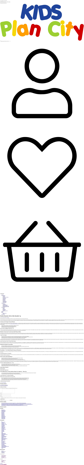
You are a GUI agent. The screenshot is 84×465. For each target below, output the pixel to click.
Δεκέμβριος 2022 (3, 417)
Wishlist (2, 461)
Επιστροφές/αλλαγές (4, 456)
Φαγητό (2, 311)
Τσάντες (4, 308)
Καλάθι (1, 464)
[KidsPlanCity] (42, 40)
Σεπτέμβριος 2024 (3, 411)
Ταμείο (2, 464)
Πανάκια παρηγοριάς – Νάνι (6, 306)
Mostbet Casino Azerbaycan (4, 434)
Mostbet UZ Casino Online (4, 438)
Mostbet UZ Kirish (4, 439)
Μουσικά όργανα (4, 301)
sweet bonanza (3, 444)
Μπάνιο (3, 313)
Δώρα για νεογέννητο (5, 305)
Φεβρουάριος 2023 (4, 416)
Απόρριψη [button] (1, 463)
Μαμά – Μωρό (3, 314)
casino (2, 432)
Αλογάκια (4, 296)
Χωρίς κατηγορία (4, 382)
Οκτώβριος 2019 (3, 418)
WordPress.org (3, 452)
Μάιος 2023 (3, 414)
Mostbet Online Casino (4, 436)
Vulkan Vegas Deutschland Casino (5, 446)
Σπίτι (2, 312)
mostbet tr (3, 437)
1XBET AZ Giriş (3, 427)
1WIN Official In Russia (4, 424)
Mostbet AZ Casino (4, 433)
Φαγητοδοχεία (4, 309)
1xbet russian (3, 431)
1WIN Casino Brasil (4, 423)
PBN (2, 440)
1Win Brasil (3, 422)
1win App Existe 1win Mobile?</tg (4, 385)
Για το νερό (4, 297)
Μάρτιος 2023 (3, 415)
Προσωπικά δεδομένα (4, 457)
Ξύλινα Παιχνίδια (3, 295)
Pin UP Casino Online (4, 443)
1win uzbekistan (3, 425)
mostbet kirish (3, 435)
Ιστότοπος (1, 396)
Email (1, 395)
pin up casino (3, 442)
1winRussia (3, 426)
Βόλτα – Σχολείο (3, 307)
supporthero (8, 317)
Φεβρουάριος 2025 (4, 410)
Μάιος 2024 (3, 413)
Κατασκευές (4, 299)
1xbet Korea (3, 430)
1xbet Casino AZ (3, 428)
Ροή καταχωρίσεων (4, 451)
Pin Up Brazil (3, 441)
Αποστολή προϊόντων (4, 455)
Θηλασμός (4, 303)
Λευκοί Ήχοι (4, 304)
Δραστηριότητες (4, 298)
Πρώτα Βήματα (4, 302)
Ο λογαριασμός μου (4, 460)
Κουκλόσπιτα (4, 300)
